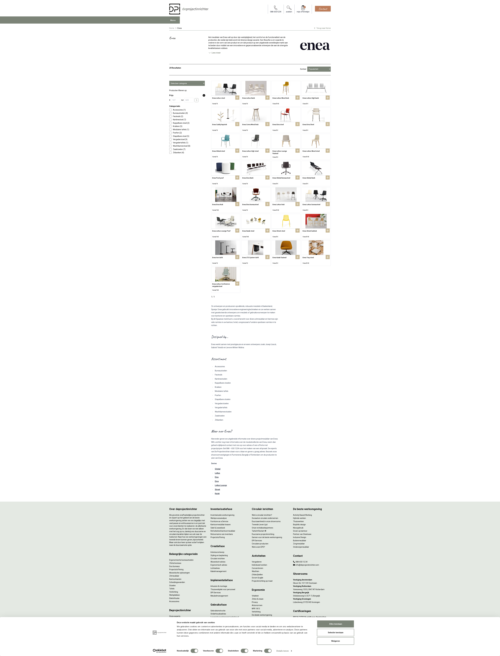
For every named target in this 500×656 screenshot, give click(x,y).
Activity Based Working (302, 515)
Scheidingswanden (177, 582)
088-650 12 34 (301, 562)
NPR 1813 (256, 609)
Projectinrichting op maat (262, 581)
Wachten (255, 571)
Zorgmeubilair (299, 544)
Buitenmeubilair (299, 541)
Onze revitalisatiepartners (262, 528)
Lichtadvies (215, 568)
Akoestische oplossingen (179, 573)
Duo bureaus (174, 566)
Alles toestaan (335, 624)
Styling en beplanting (219, 555)
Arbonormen (257, 605)
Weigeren (335, 641)
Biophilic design (299, 524)
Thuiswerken (298, 521)
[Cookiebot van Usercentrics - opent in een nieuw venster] (159, 651)
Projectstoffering (176, 569)
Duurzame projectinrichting (263, 534)
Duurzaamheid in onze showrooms (266, 521)
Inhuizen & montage (219, 586)
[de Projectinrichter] (188, 9)
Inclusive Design (299, 537)
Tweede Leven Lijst (260, 524)
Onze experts (174, 616)
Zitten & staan (257, 599)
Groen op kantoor (300, 531)
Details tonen (282, 651)
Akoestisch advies (218, 562)
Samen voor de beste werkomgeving (267, 537)
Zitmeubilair (174, 576)
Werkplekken (174, 595)
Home (171, 28)
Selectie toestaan (335, 632)
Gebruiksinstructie (218, 611)
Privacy (255, 602)
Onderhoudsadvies (218, 614)
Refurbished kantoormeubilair (223, 531)
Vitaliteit (255, 596)
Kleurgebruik (298, 528)
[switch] (219, 651)
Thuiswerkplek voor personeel (223, 589)
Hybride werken (299, 518)
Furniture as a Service (219, 521)
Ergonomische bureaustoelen (181, 560)
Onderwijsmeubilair (301, 547)
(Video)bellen (257, 575)
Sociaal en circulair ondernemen (265, 518)
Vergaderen (257, 562)
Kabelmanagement (218, 571)
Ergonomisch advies (219, 565)
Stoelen (172, 585)
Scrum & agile (257, 578)
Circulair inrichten (218, 559)
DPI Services (216, 593)
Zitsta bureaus (175, 563)
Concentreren (257, 568)
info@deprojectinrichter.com (307, 565)
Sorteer (303, 69)
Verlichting (173, 592)
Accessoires (174, 601)
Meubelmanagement (219, 596)
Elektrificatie (174, 598)
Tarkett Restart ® (259, 531)
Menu (173, 20)
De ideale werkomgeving (262, 615)
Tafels (171, 589)
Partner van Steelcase (302, 534)
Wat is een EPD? (258, 547)
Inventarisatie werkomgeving (222, 515)
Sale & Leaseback (218, 528)
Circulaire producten (260, 544)
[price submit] (196, 100)
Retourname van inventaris (222, 534)
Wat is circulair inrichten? (262, 515)
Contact (323, 9)
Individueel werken (259, 565)
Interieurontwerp (217, 552)
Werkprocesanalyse (219, 518)
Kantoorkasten (175, 579)
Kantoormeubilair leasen (221, 524)
